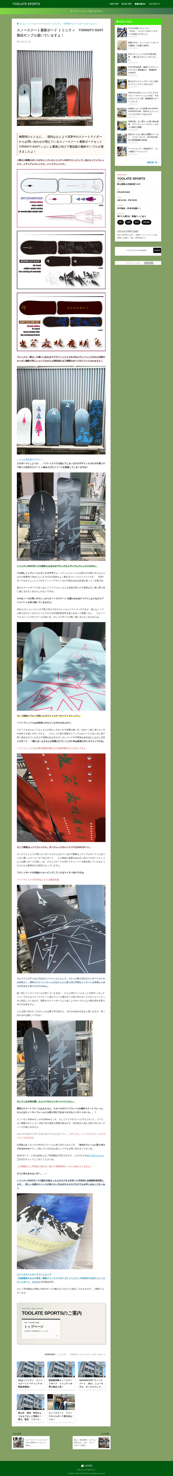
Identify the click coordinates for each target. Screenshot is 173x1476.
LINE (128, 222)
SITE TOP (114, 4)
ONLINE (146, 222)
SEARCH (157, 250)
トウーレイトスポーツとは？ (128, 231)
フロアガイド (154, 4)
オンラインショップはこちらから (86, 11)
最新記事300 (140, 4)
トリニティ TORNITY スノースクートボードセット (81, 1354)
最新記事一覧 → (153, 162)
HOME (88, 1465)
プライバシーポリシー (86, 1470)
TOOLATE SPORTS (26, 4)
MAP (137, 222)
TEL (120, 222)
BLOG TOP (127, 4)
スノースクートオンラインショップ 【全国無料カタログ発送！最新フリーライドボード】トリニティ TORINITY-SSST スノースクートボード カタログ (61, 1278)
